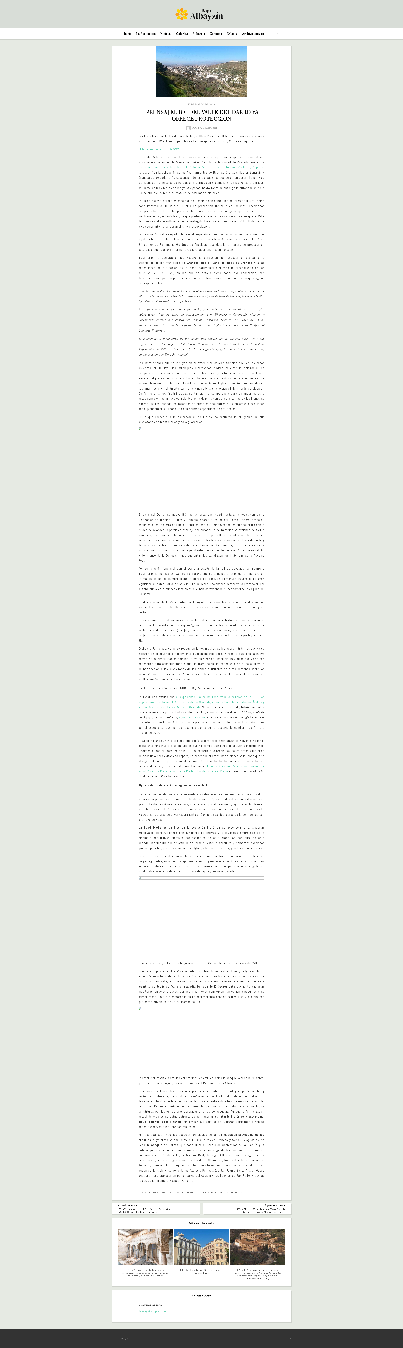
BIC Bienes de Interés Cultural (194, 1192)
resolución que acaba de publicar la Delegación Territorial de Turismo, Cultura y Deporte (201, 167)
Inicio (128, 34)
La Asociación (146, 34)
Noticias (165, 34)
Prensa (169, 1192)
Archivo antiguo (253, 34)
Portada (162, 1192)
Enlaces (232, 34)
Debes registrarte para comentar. (154, 1311)
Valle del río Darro (234, 1192)
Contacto (216, 34)
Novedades (153, 1192)
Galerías (182, 34)
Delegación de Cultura (217, 1192)
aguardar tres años (192, 717)
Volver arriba (282, 1338)
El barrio (199, 34)
